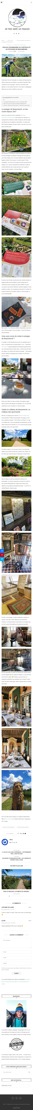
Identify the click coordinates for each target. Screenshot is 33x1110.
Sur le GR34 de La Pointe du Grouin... (16, 891)
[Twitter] (16, 33)
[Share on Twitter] (22, 833)
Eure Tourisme (8, 819)
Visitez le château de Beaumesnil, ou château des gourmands (17, 105)
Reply (30, 907)
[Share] (2, 551)
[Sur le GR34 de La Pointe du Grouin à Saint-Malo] (16, 879)
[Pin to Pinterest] (23, 833)
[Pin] (2, 555)
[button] (3, 882)
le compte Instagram (25, 1059)
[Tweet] (2, 559)
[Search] (31, 2)
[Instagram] (18, 33)
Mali (15, 51)
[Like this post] (18, 833)
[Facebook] (13, 1098)
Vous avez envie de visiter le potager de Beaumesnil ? (15, 103)
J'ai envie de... (11, 40)
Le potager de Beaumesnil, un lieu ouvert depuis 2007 (15, 101)
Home (3, 40)
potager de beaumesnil (23, 827)
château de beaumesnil (8, 827)
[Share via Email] (25, 833)
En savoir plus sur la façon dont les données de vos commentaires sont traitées (16, 982)
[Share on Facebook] (20, 833)
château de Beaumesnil (24, 415)
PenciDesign (27, 1104)
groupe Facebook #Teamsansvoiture (10, 1059)
